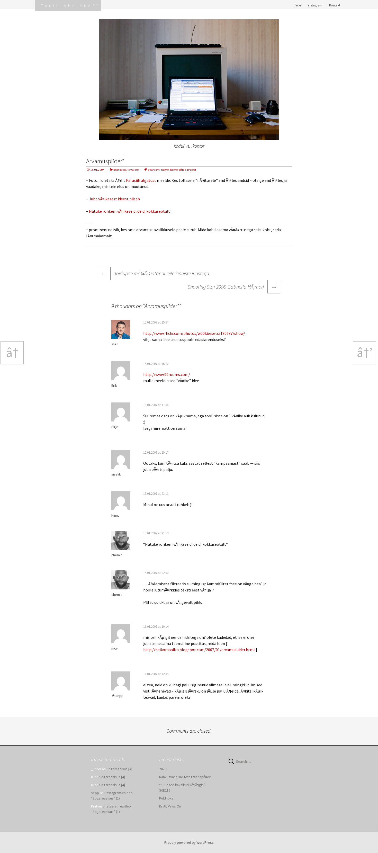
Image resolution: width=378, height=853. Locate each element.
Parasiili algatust (141, 180)
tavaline (133, 170)
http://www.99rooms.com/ (166, 374)
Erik (114, 385)
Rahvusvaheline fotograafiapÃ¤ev (185, 777)
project (191, 170)
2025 (162, 769)
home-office (178, 170)
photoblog (119, 170)
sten (114, 344)
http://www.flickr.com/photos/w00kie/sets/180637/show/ (194, 333)
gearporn (154, 170)
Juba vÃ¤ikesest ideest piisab (114, 198)
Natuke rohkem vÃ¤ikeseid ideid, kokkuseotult (129, 211)
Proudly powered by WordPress (189, 842)
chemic (116, 555)
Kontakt (334, 5)
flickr (298, 5)
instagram (315, 5)
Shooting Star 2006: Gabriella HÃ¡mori (232, 286)
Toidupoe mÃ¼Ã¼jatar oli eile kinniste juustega (155, 273)
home (165, 170)
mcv (114, 648)
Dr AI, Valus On (170, 806)
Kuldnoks (166, 798)
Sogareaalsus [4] (119, 769)
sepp (119, 695)
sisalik (116, 474)
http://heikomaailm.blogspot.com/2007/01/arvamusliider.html (199, 649)
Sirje (114, 426)
